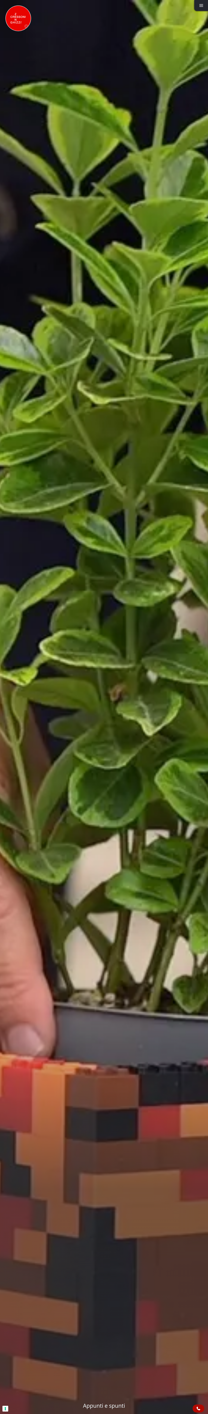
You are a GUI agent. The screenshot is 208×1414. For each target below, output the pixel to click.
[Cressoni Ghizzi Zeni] (18, 18)
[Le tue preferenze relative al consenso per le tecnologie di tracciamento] (5, 1409)
